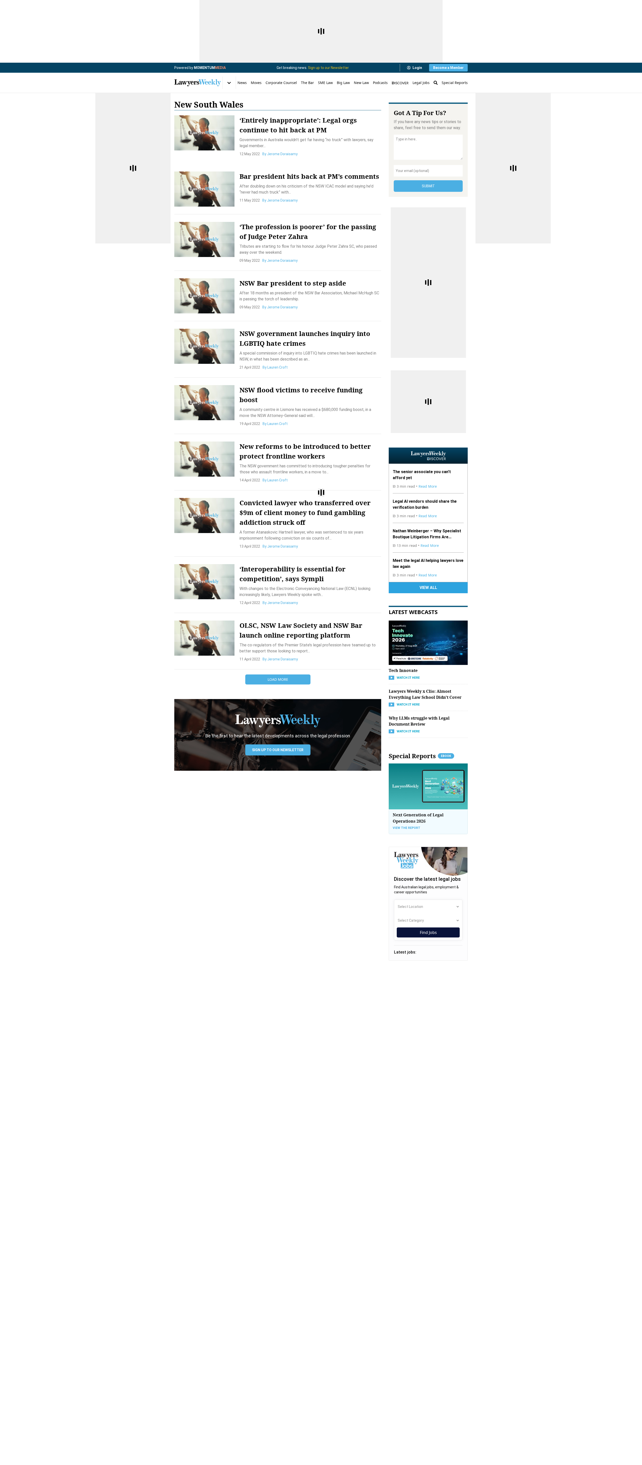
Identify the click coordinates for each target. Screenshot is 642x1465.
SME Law (325, 82)
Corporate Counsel (281, 82)
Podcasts (380, 82)
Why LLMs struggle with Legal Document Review (419, 721)
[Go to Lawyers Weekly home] (197, 82)
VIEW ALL (428, 587)
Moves (256, 82)
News (242, 82)
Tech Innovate (403, 670)
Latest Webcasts (413, 612)
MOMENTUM (210, 68)
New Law (361, 82)
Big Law (343, 82)
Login (417, 68)
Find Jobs (428, 932)
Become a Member (448, 68)
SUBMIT (428, 186)
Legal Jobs (421, 82)
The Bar (307, 82)
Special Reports (455, 82)
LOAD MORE (278, 679)
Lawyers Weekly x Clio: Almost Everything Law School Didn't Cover (425, 694)
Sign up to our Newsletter (328, 68)
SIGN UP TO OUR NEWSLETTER (277, 750)
